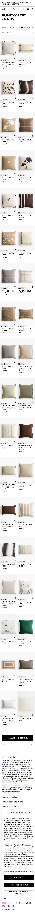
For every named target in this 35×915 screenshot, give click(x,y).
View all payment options (9, 909)
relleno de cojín (7, 764)
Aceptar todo (19, 877)
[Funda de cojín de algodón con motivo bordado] (9, 163)
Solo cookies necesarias (19, 885)
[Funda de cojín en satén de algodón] (26, 87)
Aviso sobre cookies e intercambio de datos (19, 871)
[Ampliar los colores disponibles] (3, 68)
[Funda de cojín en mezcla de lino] (9, 48)
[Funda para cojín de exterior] (26, 510)
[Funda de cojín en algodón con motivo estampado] (9, 627)
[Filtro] (32, 32)
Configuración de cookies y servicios (19, 892)
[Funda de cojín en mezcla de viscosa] (26, 125)
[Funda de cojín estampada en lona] (9, 87)
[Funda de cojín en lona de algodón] (26, 470)
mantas (16, 770)
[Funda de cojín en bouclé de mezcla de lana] (26, 48)
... (22, 744)
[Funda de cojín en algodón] (9, 431)
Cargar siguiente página (17, 738)
